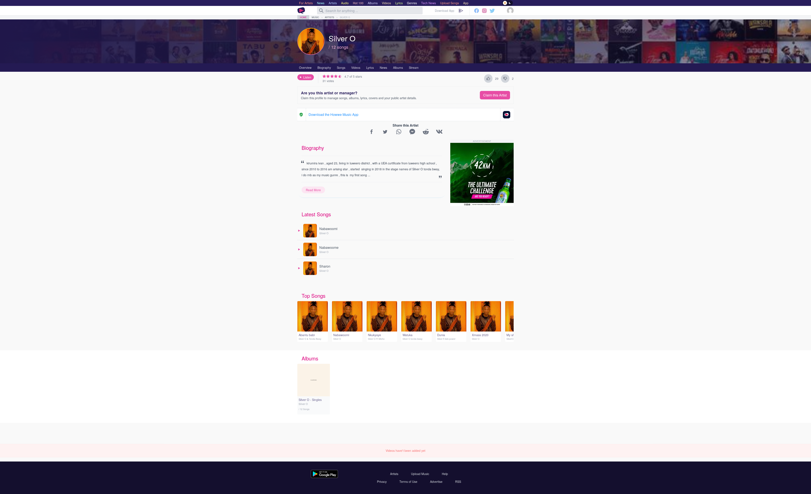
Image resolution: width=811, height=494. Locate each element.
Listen (307, 77)
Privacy (382, 481)
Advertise (436, 481)
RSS (458, 481)
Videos (355, 67)
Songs (341, 67)
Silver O (345, 17)
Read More (313, 190)
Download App (444, 10)
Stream (414, 67)
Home (303, 17)
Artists (329, 17)
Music (315, 17)
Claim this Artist (495, 95)
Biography (324, 67)
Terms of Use (408, 481)
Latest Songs (316, 214)
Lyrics (370, 67)
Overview (305, 67)
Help (445, 474)
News (383, 67)
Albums (398, 67)
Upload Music (420, 474)
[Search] (321, 10)
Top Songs (313, 295)
